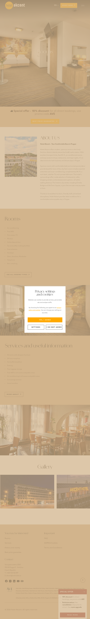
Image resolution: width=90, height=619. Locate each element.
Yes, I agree (45, 320)
